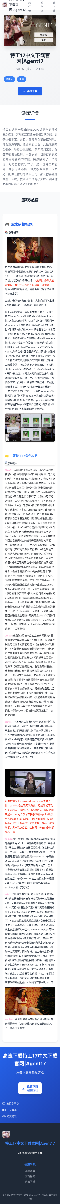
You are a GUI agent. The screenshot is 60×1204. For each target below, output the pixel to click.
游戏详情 (30, 1171)
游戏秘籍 (30, 1176)
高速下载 (32, 91)
